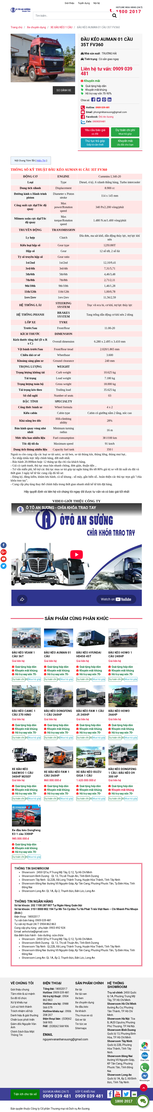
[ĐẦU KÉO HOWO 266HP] (122, 712)
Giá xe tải (80, 1019)
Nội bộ (96, 3)
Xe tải (78, 989)
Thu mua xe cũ (84, 1015)
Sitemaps (81, 1028)
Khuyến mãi (125, 142)
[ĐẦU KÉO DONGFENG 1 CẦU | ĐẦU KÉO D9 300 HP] (122, 772)
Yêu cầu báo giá (95, 131)
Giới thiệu (69, 3)
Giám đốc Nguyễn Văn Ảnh (23, 1025)
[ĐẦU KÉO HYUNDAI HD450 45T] (90, 654)
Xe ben (79, 998)
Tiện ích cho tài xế (25, 1094)
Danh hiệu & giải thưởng (24, 1015)
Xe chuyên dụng (84, 1002)
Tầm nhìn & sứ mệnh (23, 993)
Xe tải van (81, 993)
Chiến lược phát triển (23, 1019)
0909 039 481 (103, 107)
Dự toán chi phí (125, 131)
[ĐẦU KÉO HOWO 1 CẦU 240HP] (122, 654)
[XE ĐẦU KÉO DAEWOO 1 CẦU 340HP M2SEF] (26, 772)
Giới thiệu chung (20, 989)
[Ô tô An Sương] (20, 10)
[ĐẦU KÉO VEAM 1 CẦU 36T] (26, 654)
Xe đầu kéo (81, 1006)
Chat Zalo (144, 1060)
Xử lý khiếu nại (19, 1002)
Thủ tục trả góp (95, 142)
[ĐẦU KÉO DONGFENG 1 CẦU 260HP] (58, 712)
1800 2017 (128, 11)
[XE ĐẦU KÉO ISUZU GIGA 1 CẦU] (90, 773)
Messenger (145, 1080)
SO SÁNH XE (64, 90)
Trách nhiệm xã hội (22, 1011)
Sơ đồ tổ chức (19, 998)
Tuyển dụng (84, 3)
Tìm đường (144, 1050)
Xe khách (80, 1011)
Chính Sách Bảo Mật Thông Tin (22, 1033)
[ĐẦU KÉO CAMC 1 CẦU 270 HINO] (26, 712)
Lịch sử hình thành (21, 1006)
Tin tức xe (81, 1023)
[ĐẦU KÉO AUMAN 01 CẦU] (58, 654)
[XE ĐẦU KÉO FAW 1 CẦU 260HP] (58, 773)
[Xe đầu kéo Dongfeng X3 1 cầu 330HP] (26, 832)
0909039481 (99, 121)
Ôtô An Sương (106, 116)
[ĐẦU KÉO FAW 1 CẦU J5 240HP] (90, 712)
